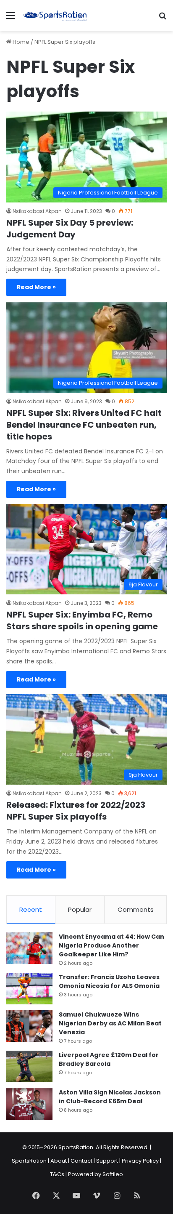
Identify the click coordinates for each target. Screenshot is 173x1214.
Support (107, 1161)
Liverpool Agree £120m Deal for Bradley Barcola (109, 1059)
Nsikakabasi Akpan (37, 211)
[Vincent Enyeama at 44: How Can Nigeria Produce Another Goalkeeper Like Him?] (29, 948)
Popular (80, 909)
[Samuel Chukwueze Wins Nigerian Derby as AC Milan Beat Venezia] (29, 1026)
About (58, 1161)
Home (20, 42)
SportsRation (29, 1161)
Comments (136, 909)
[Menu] (10, 18)
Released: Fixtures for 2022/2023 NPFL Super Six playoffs (75, 811)
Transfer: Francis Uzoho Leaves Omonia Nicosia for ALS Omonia (109, 981)
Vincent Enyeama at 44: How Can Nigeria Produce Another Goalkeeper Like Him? (111, 945)
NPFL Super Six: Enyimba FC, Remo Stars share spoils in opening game (82, 620)
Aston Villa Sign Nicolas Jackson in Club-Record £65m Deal (110, 1096)
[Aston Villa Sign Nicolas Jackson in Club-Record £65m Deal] (29, 1104)
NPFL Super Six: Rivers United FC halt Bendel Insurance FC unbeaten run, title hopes (84, 424)
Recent (30, 909)
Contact (81, 1161)
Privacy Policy (140, 1161)
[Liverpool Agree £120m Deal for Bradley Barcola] (29, 1066)
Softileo (112, 1174)
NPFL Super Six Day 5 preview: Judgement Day (69, 228)
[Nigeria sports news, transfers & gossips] (54, 15)
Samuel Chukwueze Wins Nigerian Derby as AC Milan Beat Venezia (110, 1023)
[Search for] (162, 18)
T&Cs (57, 1174)
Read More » (36, 287)
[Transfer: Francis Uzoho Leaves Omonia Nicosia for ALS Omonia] (29, 988)
